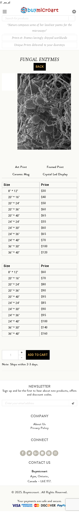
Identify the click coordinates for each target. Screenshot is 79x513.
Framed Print (55, 167)
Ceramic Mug (21, 174)
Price (45, 185)
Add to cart (38, 355)
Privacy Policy (39, 428)
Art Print (21, 167)
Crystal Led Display (55, 174)
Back (40, 66)
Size (6, 185)
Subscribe (73, 402)
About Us (39, 424)
